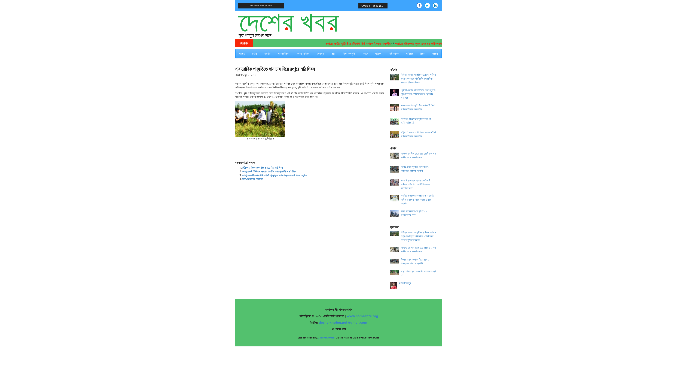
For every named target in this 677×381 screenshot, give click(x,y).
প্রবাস (435, 53)
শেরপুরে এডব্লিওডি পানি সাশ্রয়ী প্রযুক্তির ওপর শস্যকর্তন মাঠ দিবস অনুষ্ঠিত (274, 175)
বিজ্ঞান (422, 53)
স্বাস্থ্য (365, 53)
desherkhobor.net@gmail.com (343, 323)
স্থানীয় (267, 53)
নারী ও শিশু (393, 53)
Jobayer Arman (326, 337)
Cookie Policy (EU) (372, 5)
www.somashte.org (362, 316)
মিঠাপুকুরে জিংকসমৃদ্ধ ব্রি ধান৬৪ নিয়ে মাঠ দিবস (262, 167)
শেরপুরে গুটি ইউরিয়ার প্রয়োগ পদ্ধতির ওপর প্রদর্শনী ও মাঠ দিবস (269, 171)
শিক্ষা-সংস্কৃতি (349, 53)
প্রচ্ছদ (242, 53)
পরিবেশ (378, 53)
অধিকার (409, 53)
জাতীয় (254, 53)
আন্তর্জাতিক (283, 53)
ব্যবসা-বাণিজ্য (303, 53)
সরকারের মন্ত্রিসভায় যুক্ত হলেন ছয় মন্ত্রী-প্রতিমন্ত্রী (408, 44)
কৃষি (333, 53)
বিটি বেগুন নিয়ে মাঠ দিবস (252, 179)
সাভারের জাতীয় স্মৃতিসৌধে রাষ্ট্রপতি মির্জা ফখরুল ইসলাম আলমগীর (345, 44)
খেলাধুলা (320, 53)
